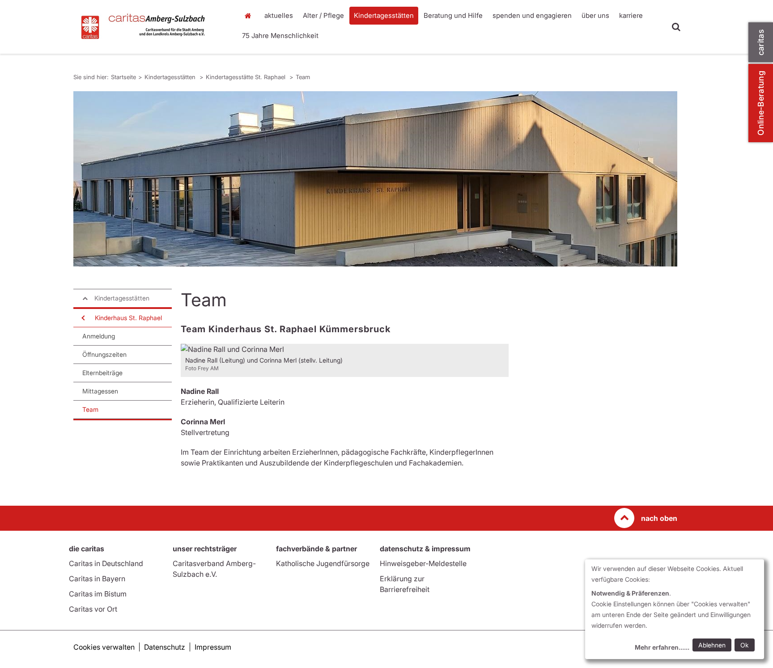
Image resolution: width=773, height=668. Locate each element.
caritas (760, 42)
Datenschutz (164, 647)
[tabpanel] (375, 178)
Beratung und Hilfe (453, 15)
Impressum (213, 647)
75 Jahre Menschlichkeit (280, 35)
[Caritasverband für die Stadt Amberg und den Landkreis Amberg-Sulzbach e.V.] (149, 27)
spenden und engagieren (532, 15)
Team (303, 76)
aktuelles (278, 15)
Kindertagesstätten (384, 15)
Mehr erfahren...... (662, 647)
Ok (744, 645)
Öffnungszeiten (104, 354)
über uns (595, 15)
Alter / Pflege (323, 15)
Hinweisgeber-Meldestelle (423, 563)
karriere (631, 15)
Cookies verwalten (104, 647)
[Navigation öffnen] (82, 318)
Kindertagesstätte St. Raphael (246, 76)
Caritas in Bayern (97, 578)
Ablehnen (712, 645)
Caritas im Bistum (98, 593)
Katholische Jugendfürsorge (323, 563)
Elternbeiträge (102, 372)
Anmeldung (98, 336)
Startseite (250, 15)
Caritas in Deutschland (106, 563)
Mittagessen (100, 391)
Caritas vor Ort (93, 609)
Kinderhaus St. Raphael (128, 317)
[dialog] (674, 609)
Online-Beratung (760, 103)
